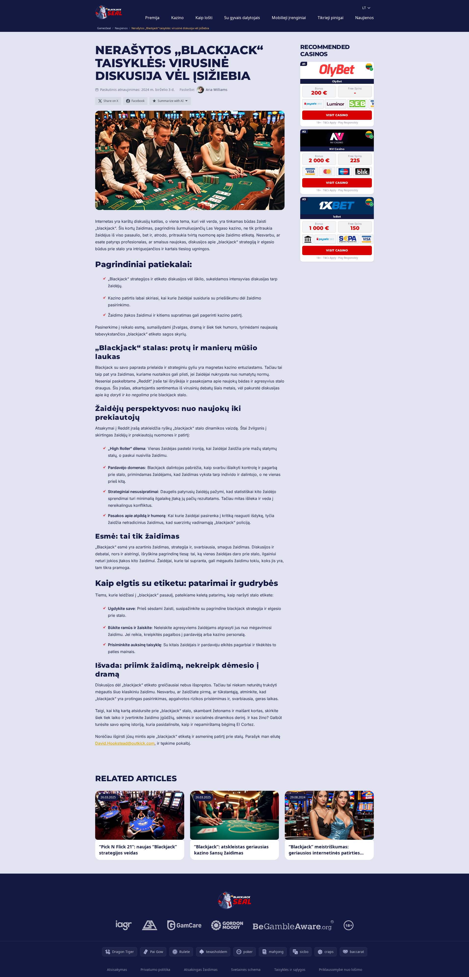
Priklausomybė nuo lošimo (340, 969)
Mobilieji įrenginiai (289, 17)
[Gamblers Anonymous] (149, 925)
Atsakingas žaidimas (201, 969)
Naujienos (364, 17)
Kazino (177, 17)
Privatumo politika (155, 969)
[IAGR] (124, 925)
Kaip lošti (203, 17)
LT (364, 7)
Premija (152, 17)
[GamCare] (184, 925)
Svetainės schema (246, 969)
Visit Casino (337, 115)
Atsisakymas (117, 969)
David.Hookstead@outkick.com (125, 743)
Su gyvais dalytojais (242, 17)
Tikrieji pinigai (330, 17)
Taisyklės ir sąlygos (289, 969)
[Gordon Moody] (227, 925)
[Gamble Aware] (293, 925)
